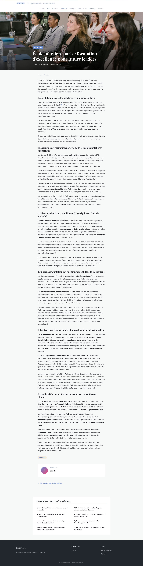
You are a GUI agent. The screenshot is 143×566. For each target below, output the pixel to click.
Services (100, 9)
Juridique (72, 9)
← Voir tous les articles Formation (50, 483)
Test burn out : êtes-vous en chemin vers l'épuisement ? (50, 515)
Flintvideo (21, 547)
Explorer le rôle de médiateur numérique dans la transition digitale (51, 522)
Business (55, 9)
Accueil (42, 9)
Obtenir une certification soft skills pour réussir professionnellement (88, 509)
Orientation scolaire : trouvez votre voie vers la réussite (52, 509)
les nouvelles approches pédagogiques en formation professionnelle (51, 528)
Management (82, 9)
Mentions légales (106, 550)
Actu (48, 9)
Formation (64, 9)
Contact (103, 554)
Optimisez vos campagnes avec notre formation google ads (86, 522)
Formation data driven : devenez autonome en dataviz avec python (89, 515)
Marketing (92, 9)
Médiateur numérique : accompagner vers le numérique (89, 528)
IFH (62, 105)
